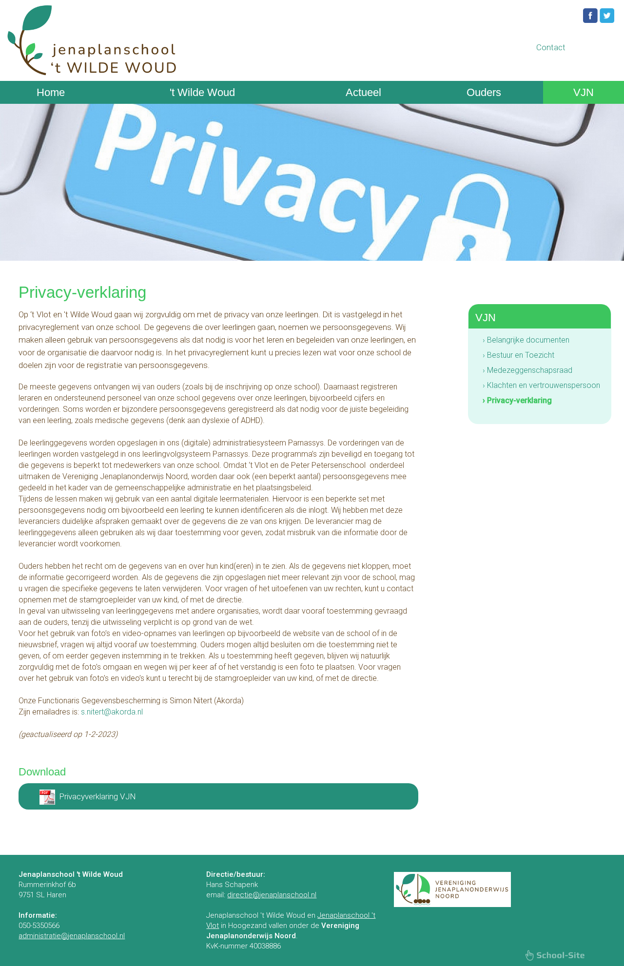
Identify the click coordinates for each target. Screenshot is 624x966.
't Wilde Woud (202, 92)
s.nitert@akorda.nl (112, 711)
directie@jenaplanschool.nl (271, 894)
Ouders (484, 92)
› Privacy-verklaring (517, 400)
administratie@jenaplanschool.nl (72, 935)
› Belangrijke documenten (526, 340)
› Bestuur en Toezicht (518, 355)
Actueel (363, 92)
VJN (583, 92)
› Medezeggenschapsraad (527, 370)
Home (51, 92)
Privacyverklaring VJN (97, 796)
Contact (551, 47)
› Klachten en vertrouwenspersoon (541, 385)
